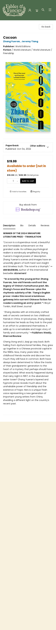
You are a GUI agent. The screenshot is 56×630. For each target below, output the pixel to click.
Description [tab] (9, 225)
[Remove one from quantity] (9, 181)
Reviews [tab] (45, 225)
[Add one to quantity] (17, 181)
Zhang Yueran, (12, 41)
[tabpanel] (28, 323)
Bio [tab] (21, 225)
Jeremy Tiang (29, 41)
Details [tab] (32, 225)
